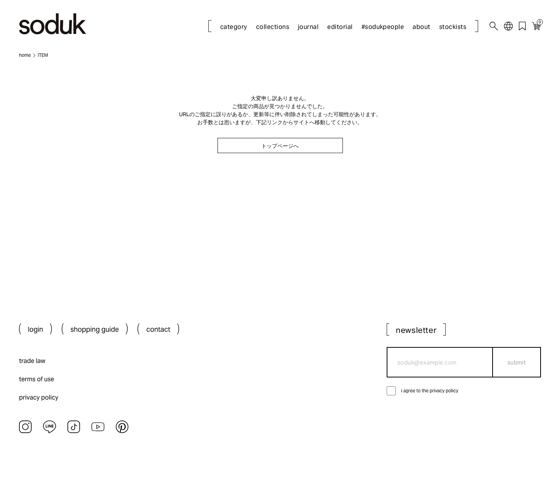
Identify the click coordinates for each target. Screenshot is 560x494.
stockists (452, 27)
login (35, 329)
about (421, 27)
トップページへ (280, 145)
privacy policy (38, 397)
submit (516, 362)
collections (272, 27)
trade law (32, 361)
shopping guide (94, 329)
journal (308, 27)
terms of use (36, 379)
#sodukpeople (383, 27)
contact (158, 329)
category (233, 27)
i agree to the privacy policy (429, 390)
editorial (339, 27)
